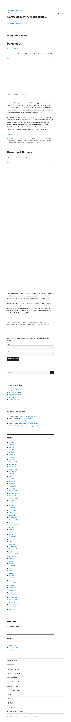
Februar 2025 (12, 486)
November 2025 (13, 464)
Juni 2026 (11, 447)
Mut (18, 142)
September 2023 (13, 525)
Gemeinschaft (42, 140)
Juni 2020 (11, 573)
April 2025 (12, 481)
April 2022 (12, 566)
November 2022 (13, 549)
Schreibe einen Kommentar (32, 142)
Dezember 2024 (13, 491)
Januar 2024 (12, 515)
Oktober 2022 (12, 551)
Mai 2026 (11, 450)
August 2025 (12, 471)
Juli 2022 (11, 558)
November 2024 (13, 493)
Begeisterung (12, 140)
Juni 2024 (11, 503)
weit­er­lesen (10, 134)
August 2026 (12, 442)
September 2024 (13, 498)
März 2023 (12, 539)
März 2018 (12, 590)
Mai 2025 (11, 479)
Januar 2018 (12, 595)
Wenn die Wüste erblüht (26, 418)
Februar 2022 (12, 571)
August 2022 (12, 556)
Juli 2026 (11, 445)
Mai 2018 (11, 585)
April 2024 (12, 508)
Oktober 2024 (12, 496)
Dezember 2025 (13, 462)
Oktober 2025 (12, 467)
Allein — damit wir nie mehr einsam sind (26, 416)
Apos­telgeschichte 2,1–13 (14, 49)
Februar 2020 (12, 583)
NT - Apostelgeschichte (39, 139)
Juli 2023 (11, 529)
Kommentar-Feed (13, 647)
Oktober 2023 (12, 522)
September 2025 (13, 469)
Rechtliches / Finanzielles (15, 711)
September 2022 (13, 554)
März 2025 (12, 483)
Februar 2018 (12, 592)
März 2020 (12, 580)
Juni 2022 (11, 561)
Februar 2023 (12, 541)
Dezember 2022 (13, 546)
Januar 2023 (12, 544)
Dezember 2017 (13, 597)
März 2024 (12, 510)
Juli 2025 (11, 474)
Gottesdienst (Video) (13, 690)
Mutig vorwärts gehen (15, 394)
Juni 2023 (11, 532)
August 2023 (12, 527)
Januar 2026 (12, 459)
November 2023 (13, 520)
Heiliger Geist (30, 324)
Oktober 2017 (12, 602)
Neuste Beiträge (12, 661)
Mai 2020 (11, 575)
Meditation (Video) (12, 686)
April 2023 (12, 537)
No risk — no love (14, 399)
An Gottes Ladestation (15, 392)
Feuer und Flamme (20, 139)
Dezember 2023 (13, 517)
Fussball (36, 140)
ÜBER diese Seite (12, 707)
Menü (60, 14)
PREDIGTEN (49, 139)
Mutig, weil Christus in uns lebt (17, 390)
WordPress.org (13, 650)
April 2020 (12, 578)
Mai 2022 (11, 563)
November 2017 (13, 600)
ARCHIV (9, 694)
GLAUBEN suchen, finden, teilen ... (27, 16)
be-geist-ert (15, 43)
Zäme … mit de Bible (13, 673)
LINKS (9, 699)
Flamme (31, 140)
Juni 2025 (11, 476)
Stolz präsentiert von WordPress (32, 717)
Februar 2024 (12, 512)
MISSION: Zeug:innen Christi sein (29, 423)
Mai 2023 (11, 534)
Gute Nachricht (29, 139)
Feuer (17, 140)
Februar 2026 (12, 457)
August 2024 (12, 500)
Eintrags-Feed (12, 645)
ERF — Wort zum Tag (13, 682)
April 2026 (12, 452)
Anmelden (11, 643)
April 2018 (12, 587)
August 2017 (12, 607)
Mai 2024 (11, 505)
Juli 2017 (11, 609)
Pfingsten (21, 142)
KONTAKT (10, 703)
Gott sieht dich (13, 397)
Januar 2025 (12, 488)
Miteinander (13, 142)
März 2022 (12, 568)
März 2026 (12, 454)
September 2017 (13, 604)
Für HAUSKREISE (13, 678)
